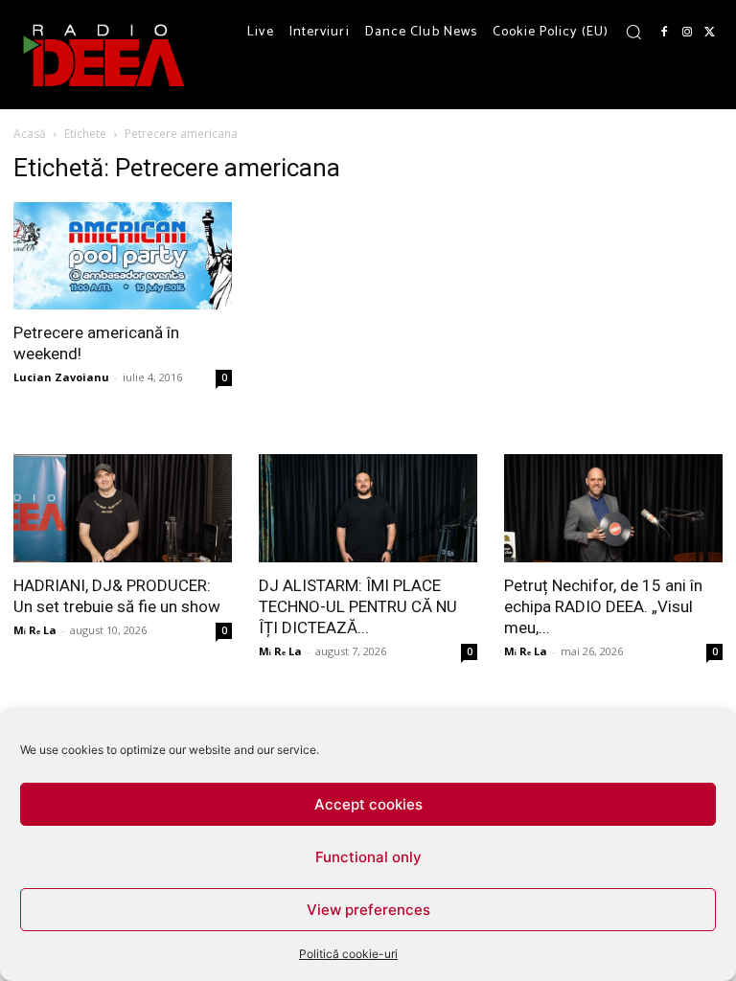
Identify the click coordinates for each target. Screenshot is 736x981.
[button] (633, 31)
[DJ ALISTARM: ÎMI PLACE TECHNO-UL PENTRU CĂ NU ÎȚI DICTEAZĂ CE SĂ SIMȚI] (368, 508)
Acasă (29, 133)
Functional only (368, 857)
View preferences (368, 910)
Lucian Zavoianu (61, 377)
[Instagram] (687, 32)
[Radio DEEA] (105, 55)
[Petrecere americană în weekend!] (122, 255)
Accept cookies (368, 804)
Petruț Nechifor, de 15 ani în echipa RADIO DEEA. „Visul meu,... (603, 606)
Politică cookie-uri (348, 954)
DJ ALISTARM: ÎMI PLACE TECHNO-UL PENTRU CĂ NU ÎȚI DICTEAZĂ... (358, 606)
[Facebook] (664, 32)
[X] (710, 32)
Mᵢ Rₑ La (35, 630)
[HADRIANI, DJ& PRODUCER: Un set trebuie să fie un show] (122, 508)
